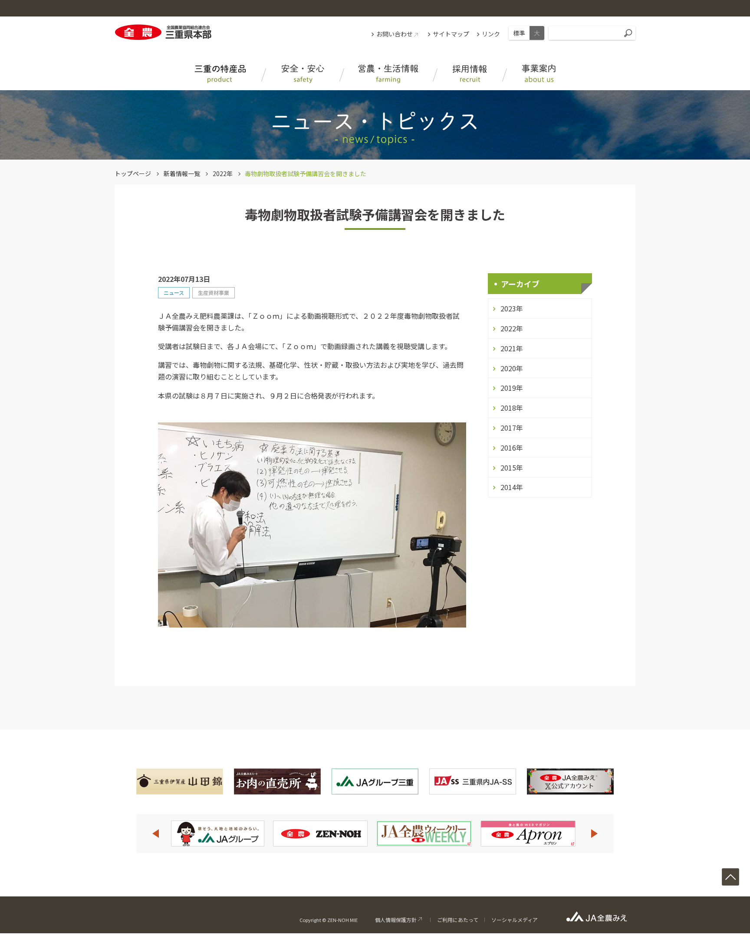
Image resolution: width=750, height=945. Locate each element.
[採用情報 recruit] (469, 74)
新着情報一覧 (182, 173)
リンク (491, 33)
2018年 (511, 407)
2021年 (511, 348)
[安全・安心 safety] (302, 74)
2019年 (511, 388)
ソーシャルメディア (514, 919)
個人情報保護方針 (396, 919)
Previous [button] (155, 834)
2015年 (511, 467)
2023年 (511, 308)
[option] (218, 834)
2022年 (223, 173)
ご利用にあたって (457, 919)
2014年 (511, 487)
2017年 (511, 427)
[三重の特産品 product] (220, 74)
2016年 (511, 447)
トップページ (133, 173)
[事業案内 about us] (539, 74)
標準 (519, 33)
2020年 (511, 368)
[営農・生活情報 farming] (388, 74)
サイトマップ (451, 33)
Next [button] (595, 834)
